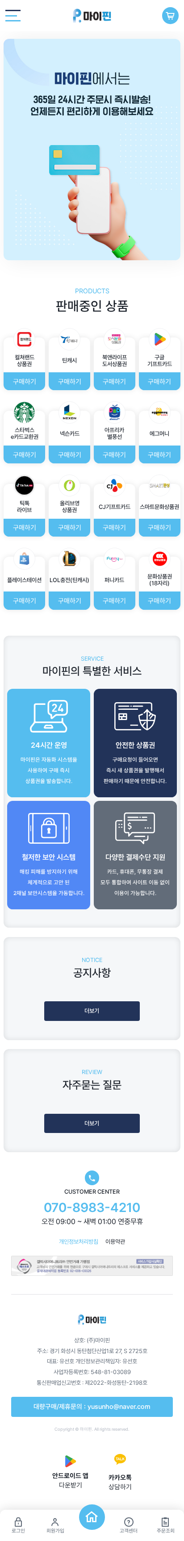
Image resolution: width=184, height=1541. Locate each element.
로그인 (18, 1531)
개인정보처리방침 (78, 1241)
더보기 (91, 1011)
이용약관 (115, 1241)
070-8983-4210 (92, 1207)
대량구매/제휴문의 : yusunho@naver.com (92, 1406)
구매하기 (24, 381)
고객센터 (129, 1531)
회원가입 (55, 1531)
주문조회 (166, 1531)
